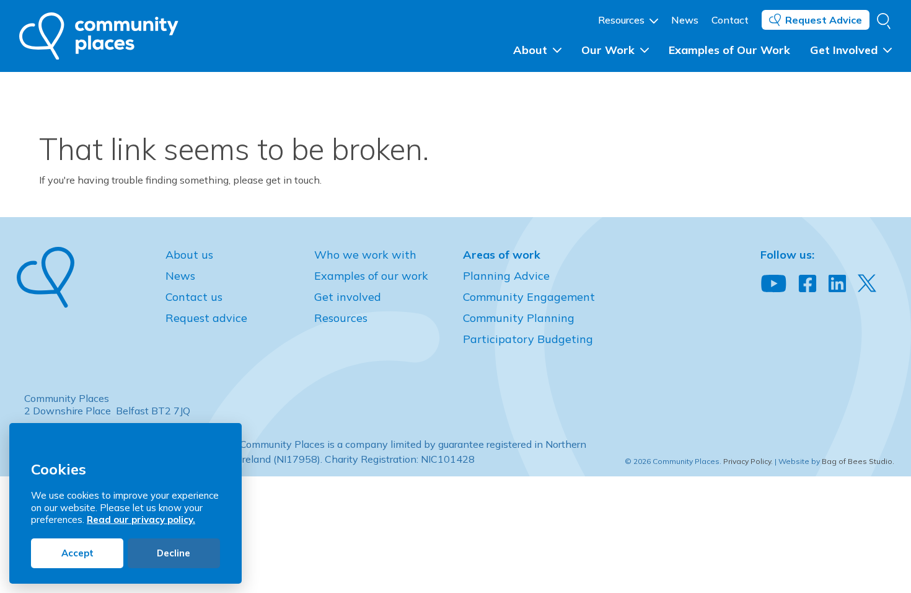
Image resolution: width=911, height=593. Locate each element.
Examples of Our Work (729, 50)
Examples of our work (371, 276)
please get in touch (276, 180)
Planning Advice (506, 276)
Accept (77, 553)
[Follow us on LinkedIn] (837, 284)
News (684, 20)
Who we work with (365, 254)
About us (189, 254)
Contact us (193, 297)
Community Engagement (529, 297)
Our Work (609, 50)
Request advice (206, 318)
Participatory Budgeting (528, 339)
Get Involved (845, 50)
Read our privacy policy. (141, 519)
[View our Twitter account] (867, 283)
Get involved (347, 297)
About (531, 50)
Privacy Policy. (748, 461)
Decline (173, 553)
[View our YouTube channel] (773, 284)
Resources (622, 20)
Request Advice (823, 20)
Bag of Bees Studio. (858, 461)
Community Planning (518, 318)
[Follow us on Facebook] (807, 284)
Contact (730, 20)
